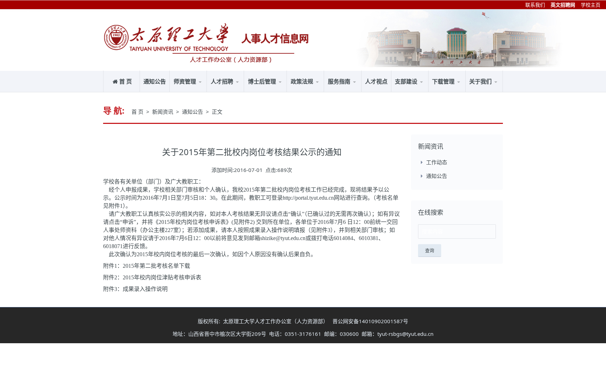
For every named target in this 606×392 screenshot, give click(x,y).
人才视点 (376, 81)
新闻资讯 (163, 111)
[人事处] (166, 36)
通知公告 (154, 81)
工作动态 (436, 162)
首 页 (125, 81)
